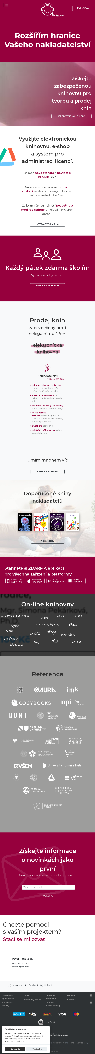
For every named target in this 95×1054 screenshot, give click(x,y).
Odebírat (48, 896)
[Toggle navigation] (6, 5)
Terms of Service (76, 1043)
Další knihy (47, 541)
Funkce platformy (48, 471)
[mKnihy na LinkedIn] (91, 1002)
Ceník (27, 996)
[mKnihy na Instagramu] (91, 995)
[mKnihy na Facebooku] (91, 999)
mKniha (71, 996)
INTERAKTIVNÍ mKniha (47, 224)
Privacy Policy (58, 1043)
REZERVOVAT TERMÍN (47, 285)
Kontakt (71, 999)
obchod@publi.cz (20, 967)
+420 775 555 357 (20, 963)
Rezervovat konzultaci (71, 116)
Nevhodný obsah (32, 999)
